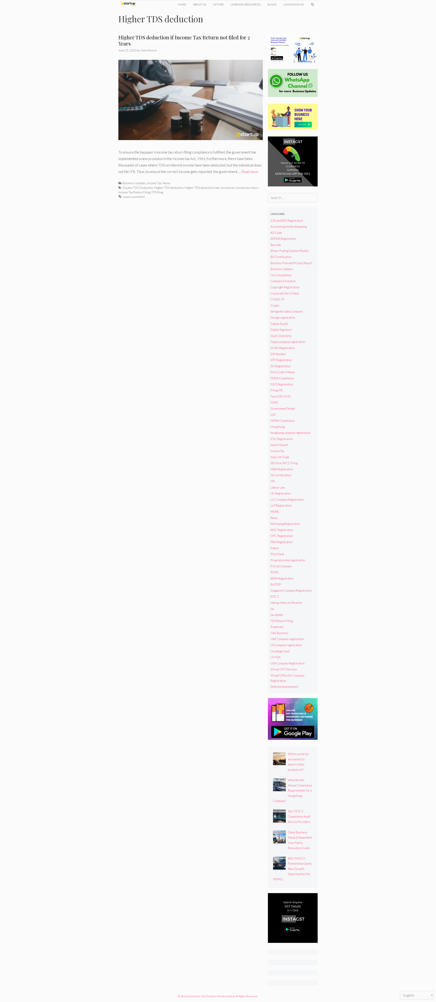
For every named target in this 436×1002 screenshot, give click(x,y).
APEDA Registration (283, 238)
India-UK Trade (279, 457)
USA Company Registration (287, 663)
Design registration (282, 317)
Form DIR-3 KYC (280, 396)
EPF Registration (281, 360)
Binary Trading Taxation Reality (289, 251)
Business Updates (134, 183)
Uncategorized (279, 651)
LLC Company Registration (287, 499)
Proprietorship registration (287, 560)
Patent (274, 548)
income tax (228, 187)
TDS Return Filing (281, 621)
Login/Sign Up (293, 4)
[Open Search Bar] (312, 4)
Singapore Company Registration (291, 590)
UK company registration (286, 645)
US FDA (275, 657)
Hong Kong (277, 427)
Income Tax (154, 183)
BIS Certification (280, 257)
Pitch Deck (277, 554)
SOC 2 (274, 596)
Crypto (274, 305)
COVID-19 (277, 299)
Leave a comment (133, 197)
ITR (272, 481)
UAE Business (279, 633)
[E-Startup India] (130, 4)
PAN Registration (281, 542)
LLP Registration (281, 505)
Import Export (279, 445)
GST (273, 414)
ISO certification (280, 475)
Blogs (272, 4)
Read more (249, 171)
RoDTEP (275, 584)
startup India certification (286, 602)
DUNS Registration (282, 348)
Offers (218, 4)
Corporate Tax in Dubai (284, 293)
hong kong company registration (290, 433)
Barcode (275, 245)
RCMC (274, 572)
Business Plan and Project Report (291, 263)
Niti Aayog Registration (285, 524)
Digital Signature (281, 329)
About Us (199, 4)
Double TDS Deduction (137, 187)
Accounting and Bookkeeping (288, 226)
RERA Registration (282, 578)
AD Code (276, 232)
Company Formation (283, 281)
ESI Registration (280, 366)
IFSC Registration (281, 439)
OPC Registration (281, 536)
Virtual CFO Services (283, 669)
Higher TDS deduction (168, 187)
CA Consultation (280, 275)
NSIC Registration (281, 530)
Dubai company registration (287, 342)
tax (272, 609)
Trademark (277, 627)
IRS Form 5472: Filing (284, 463)
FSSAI (274, 402)
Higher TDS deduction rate (202, 187)
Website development (284, 686)
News (166, 183)
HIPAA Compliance (282, 420)
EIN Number (278, 354)
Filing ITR (276, 390)
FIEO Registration (281, 384)
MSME (274, 511)
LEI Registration (280, 493)
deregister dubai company (286, 311)
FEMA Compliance (282, 378)
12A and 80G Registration (286, 220)
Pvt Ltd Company (281, 566)
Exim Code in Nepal (282, 372)
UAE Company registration (287, 639)
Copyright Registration (284, 287)
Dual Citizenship (280, 336)
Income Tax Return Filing (134, 192)
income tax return (247, 187)
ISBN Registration (281, 469)
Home (182, 4)
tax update (276, 615)
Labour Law (277, 487)
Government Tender (282, 408)
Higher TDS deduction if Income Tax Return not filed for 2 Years (184, 40)
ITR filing (157, 192)
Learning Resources (245, 4)
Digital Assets (279, 323)
